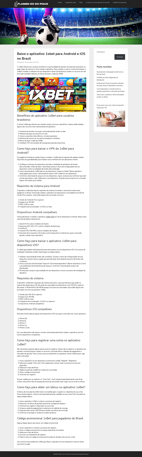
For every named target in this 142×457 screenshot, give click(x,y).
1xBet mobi (50, 217)
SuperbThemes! (84, 454)
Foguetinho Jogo (70, 2)
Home (60, 2)
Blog (81, 2)
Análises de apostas (120, 2)
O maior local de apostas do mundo (98, 2)
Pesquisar (101, 52)
